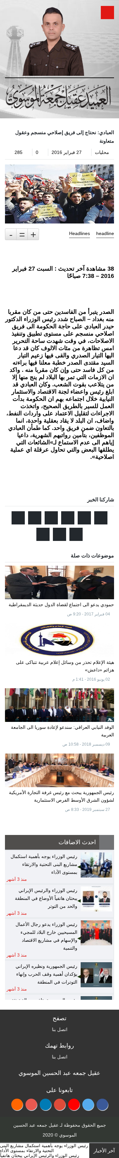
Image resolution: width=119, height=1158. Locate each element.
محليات (102, 152)
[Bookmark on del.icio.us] (76, 534)
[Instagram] (31, 1104)
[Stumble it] (51, 517)
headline (105, 233)
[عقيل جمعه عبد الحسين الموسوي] (53, 39)
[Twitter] (88, 1104)
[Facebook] (102, 1104)
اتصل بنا (59, 1029)
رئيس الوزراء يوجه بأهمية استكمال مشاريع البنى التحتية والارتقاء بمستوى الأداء (44, 1148)
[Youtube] (74, 1104)
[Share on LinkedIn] (18, 517)
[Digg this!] (34, 517)
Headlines (79, 233)
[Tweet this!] (100, 517)
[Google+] (59, 1104)
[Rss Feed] (17, 1104)
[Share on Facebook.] (84, 517)
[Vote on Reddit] (67, 517)
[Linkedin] (45, 1104)
